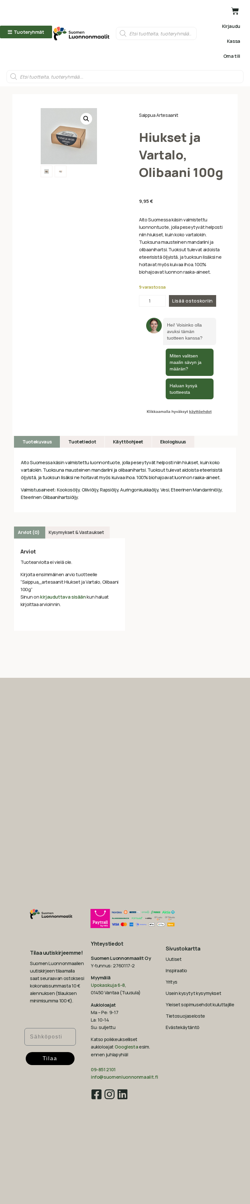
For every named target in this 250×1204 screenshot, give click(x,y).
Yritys (171, 982)
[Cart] (235, 11)
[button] (86, 119)
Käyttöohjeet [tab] (128, 442)
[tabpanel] (125, 480)
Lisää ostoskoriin (192, 301)
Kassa (233, 41)
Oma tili (231, 56)
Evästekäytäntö (183, 1027)
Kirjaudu (231, 26)
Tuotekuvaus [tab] (36, 442)
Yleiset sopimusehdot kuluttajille (200, 1004)
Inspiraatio (176, 970)
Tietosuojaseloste (185, 1016)
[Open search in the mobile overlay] (156, 33)
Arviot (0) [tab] (28, 532)
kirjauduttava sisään (63, 597)
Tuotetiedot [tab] (82, 442)
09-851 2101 (103, 1069)
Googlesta (126, 1047)
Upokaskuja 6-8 (108, 985)
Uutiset (173, 959)
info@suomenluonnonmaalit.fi (124, 1077)
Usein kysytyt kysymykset (193, 993)
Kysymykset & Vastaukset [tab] (76, 532)
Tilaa (50, 1058)
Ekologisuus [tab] (173, 442)
